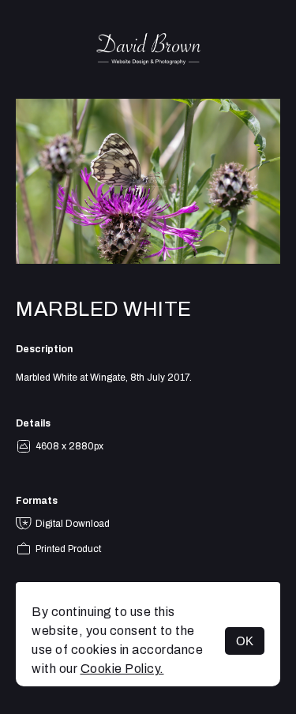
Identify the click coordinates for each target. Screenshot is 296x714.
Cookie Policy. (122, 668)
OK (244, 641)
